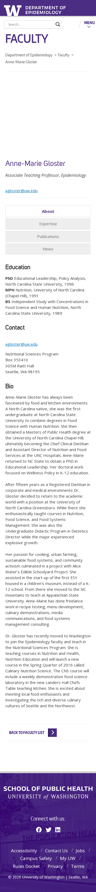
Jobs (80, 851)
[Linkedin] (57, 830)
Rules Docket (26, 866)
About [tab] (48, 211)
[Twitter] (48, 830)
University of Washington (13, 10)
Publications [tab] (48, 236)
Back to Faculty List (26, 732)
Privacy (55, 866)
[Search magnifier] (58, 24)
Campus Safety (36, 858)
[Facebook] (39, 830)
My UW (67, 858)
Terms (78, 866)
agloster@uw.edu (21, 190)
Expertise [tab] (48, 223)
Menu (89, 22)
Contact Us (56, 851)
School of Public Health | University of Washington (48, 793)
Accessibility (24, 851)
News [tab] (48, 248)
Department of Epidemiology (45, 8)
